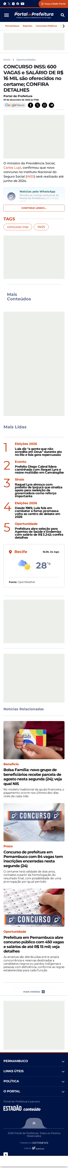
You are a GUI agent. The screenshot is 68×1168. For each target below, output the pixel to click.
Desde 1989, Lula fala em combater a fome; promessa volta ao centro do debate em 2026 (37, 512)
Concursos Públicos (46, 26)
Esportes (27, 26)
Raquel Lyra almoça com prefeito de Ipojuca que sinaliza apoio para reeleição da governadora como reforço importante (38, 490)
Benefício (11, 764)
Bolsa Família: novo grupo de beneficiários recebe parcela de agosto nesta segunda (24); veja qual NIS (32, 777)
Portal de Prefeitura (17, 96)
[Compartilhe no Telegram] (51, 105)
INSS (30, 176)
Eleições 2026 (26, 443)
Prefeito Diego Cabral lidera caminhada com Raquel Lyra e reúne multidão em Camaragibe (39, 469)
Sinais (19, 479)
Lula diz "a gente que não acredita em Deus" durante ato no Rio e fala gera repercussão (38, 451)
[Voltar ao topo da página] (34, 1123)
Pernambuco (12, 26)
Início (6, 59)
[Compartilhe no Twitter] (37, 105)
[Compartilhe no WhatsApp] (44, 105)
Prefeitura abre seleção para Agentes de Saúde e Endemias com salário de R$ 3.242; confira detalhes (39, 533)
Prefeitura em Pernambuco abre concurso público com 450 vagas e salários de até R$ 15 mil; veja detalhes (33, 944)
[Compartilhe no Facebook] (30, 105)
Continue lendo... (34, 208)
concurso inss (17, 227)
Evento (20, 461)
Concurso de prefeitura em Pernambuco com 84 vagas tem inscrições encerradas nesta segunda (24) (33, 859)
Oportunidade (26, 523)
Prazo (8, 846)
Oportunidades (26, 59)
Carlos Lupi (12, 168)
